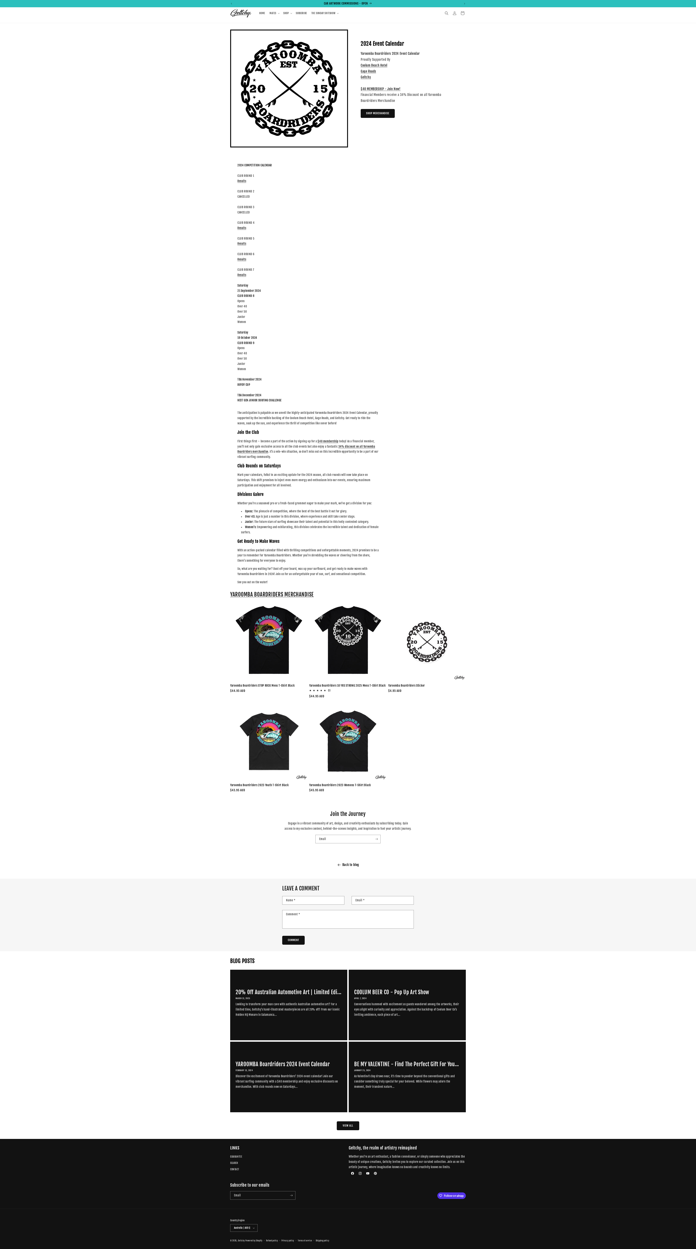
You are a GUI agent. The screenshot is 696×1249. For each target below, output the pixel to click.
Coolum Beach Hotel (374, 65)
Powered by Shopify (253, 1240)
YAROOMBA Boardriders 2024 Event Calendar (283, 1064)
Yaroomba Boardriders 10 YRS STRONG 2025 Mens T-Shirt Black (347, 685)
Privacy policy (287, 1240)
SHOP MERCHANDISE (377, 113)
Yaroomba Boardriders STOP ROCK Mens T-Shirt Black (262, 685)
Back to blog (350, 865)
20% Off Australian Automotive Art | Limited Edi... (288, 992)
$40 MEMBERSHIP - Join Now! (381, 89)
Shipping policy (322, 1240)
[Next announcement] (465, 3)
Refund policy (272, 1240)
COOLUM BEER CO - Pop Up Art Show (391, 992)
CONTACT (234, 1169)
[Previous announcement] (231, 3)
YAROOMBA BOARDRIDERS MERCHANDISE (272, 594)
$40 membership (328, 441)
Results (241, 181)
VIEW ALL (348, 1125)
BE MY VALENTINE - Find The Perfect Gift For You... (406, 1064)
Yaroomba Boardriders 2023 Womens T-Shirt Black (340, 785)
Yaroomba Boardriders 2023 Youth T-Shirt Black (259, 785)
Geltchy (366, 77)
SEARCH (234, 1162)
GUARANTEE (236, 1156)
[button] (274, 13)
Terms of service (305, 1240)
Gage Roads (368, 71)
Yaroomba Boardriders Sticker (406, 685)
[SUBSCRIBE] (376, 839)
